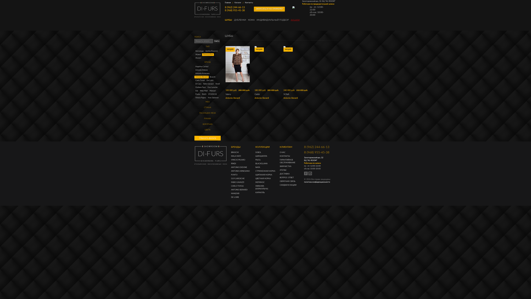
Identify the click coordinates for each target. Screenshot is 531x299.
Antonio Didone (201, 70)
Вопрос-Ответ (287, 178)
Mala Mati (204, 91)
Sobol (258, 152)
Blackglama (261, 164)
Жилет (198, 58)
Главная (228, 3)
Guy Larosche (238, 179)
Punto (197, 94)
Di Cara (198, 84)
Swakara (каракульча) (261, 187)
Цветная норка (263, 179)
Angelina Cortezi (201, 67)
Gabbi (257, 94)
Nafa (257, 167)
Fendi (218, 84)
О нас (282, 152)
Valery (228, 94)
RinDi (204, 94)
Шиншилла (261, 156)
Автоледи (199, 51)
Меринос (260, 182)
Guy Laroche (213, 87)
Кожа (251, 20)
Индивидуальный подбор (273, 20)
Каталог (238, 3)
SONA (286, 94)
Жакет (198, 55)
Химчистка (285, 166)
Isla (196, 91)
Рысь (258, 160)
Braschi (212, 77)
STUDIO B (212, 94)
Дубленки (240, 20)
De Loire (210, 80)
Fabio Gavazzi (208, 84)
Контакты (249, 3)
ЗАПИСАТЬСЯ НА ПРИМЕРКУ (269, 9)
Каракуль (260, 193)
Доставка (285, 174)
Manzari (213, 91)
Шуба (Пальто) (211, 51)
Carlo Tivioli (200, 80)
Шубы (228, 20)
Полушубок (208, 55)
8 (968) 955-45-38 (235, 10)
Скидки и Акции (288, 185)
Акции (295, 20)
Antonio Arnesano (202, 73)
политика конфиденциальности (317, 182)
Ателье (283, 170)
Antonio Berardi (201, 77)
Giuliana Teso (200, 87)
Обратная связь (287, 181)
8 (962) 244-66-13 (235, 7)
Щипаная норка (263, 175)
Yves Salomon (213, 98)
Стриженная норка (265, 171)
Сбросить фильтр (207, 138)
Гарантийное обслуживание (287, 161)
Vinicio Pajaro (200, 98)
